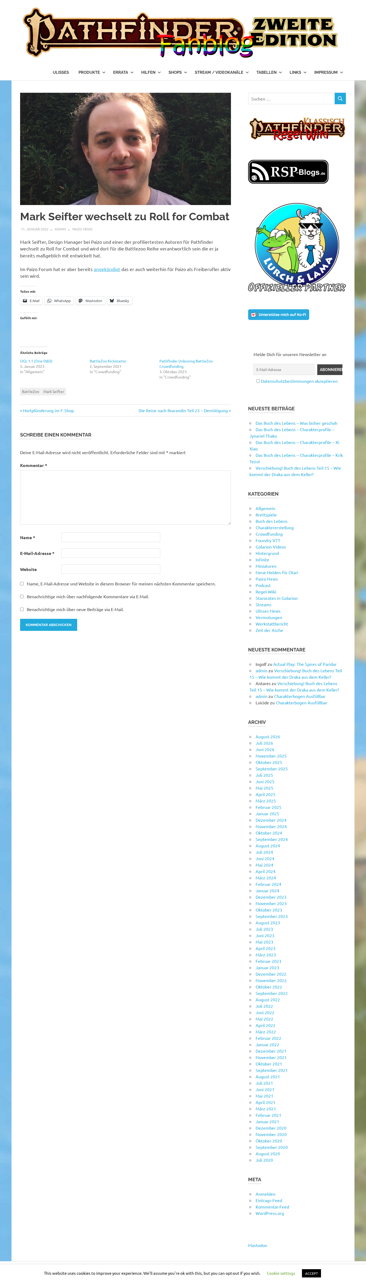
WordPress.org (270, 1213)
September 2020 (272, 1147)
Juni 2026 (265, 749)
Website (28, 569)
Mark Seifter (53, 391)
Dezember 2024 (271, 820)
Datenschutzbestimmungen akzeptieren (299, 381)
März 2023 (266, 954)
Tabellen (266, 72)
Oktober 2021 (269, 1063)
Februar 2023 (268, 961)
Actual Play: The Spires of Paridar (305, 664)
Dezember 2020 (271, 1127)
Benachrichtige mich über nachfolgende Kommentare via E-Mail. (88, 596)
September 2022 (272, 993)
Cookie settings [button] (281, 1273)
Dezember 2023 (271, 896)
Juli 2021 (264, 1083)
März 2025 (266, 800)
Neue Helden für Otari (277, 572)
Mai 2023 (264, 941)
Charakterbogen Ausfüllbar (300, 696)
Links (295, 72)
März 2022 (266, 1031)
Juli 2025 (264, 775)
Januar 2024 (267, 890)
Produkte (89, 72)
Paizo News (82, 229)
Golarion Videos (271, 546)
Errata (120, 72)
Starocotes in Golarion (277, 598)
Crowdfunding (269, 533)
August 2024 (268, 845)
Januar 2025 (267, 813)
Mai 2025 (264, 787)
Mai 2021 (264, 1095)
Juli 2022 (264, 1006)
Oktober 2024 (269, 832)
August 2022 (268, 999)
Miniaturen (266, 566)
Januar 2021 (267, 1121)
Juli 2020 (264, 1160)
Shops (175, 72)
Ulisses (61, 72)
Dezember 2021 (271, 1050)
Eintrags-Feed (269, 1200)
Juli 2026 (264, 743)
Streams (263, 604)
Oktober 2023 (269, 909)
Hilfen (148, 72)
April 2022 (265, 1025)
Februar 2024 (268, 884)
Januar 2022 (267, 1044)
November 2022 (271, 980)
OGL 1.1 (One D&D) (36, 360)
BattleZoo (30, 391)
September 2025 (272, 768)
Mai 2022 (264, 1018)
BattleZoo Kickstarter (108, 360)
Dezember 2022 (271, 973)
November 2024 (271, 826)
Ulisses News (268, 610)
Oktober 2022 (269, 986)
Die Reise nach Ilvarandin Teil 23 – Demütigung (183, 410)
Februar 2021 (268, 1115)
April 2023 (265, 948)
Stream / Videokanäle (219, 72)
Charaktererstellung (275, 527)
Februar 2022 (268, 1038)
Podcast (263, 585)
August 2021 (268, 1076)
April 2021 (265, 1102)
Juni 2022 (265, 1012)
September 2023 (272, 916)
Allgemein (265, 508)
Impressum (326, 72)
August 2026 (268, 736)
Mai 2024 (264, 864)
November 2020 (271, 1134)
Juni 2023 (265, 935)
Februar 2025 (268, 807)
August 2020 (268, 1153)
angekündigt (107, 269)
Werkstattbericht (272, 623)
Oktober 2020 (269, 1140)
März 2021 (266, 1108)
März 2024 (266, 877)
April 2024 (265, 871)
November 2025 (271, 755)
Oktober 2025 (269, 762)
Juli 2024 (264, 852)
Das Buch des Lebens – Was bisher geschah (296, 423)
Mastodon (257, 1245)
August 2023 (268, 922)
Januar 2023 (267, 967)
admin (60, 229)
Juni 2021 (265, 1089)
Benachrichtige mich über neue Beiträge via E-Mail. (75, 609)
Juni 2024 (265, 858)
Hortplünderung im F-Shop (48, 410)
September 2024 (272, 839)
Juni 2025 (265, 781)
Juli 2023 (264, 929)
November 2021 (271, 1057)
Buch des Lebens (271, 521)
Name (27, 537)
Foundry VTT (268, 540)
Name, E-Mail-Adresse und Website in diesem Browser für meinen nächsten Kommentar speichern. (121, 583)
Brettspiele (266, 514)
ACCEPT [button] (311, 1273)
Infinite (262, 559)
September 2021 (272, 1070)
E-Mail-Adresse (37, 553)
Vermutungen (269, 617)
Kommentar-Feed (272, 1206)
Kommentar (33, 465)
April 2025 (265, 794)
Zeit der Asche (269, 630)
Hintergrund (267, 553)
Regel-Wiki (266, 591)
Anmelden (265, 1193)
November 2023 (271, 903)
